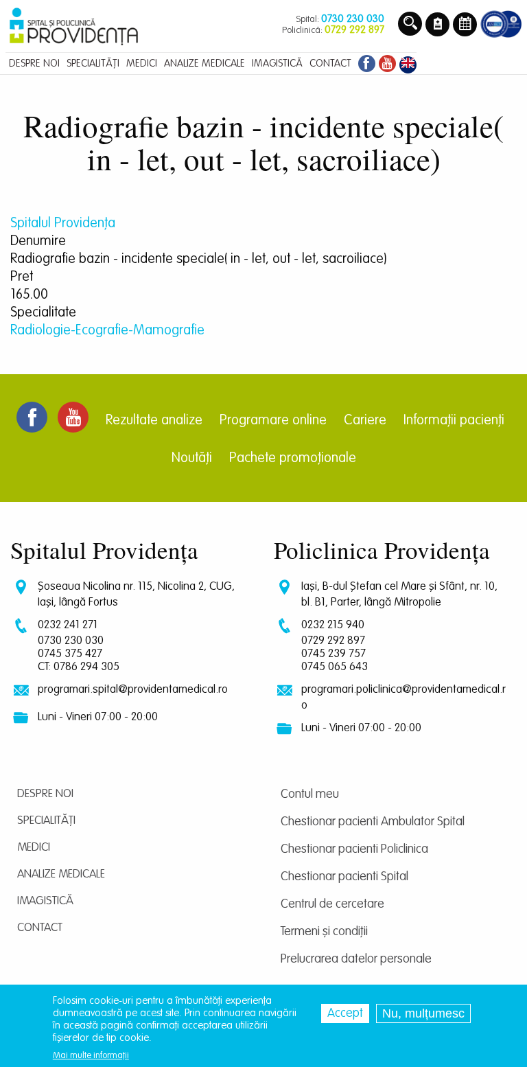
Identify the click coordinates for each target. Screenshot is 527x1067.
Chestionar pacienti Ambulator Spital (373, 822)
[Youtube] (387, 62)
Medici (33, 847)
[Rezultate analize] (437, 25)
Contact (39, 928)
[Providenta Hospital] (408, 62)
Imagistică (45, 901)
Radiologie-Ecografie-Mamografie (107, 331)
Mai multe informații (91, 1055)
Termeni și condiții (324, 932)
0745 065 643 (334, 667)
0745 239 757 (333, 654)
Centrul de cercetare (332, 904)
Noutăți (192, 459)
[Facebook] (365, 62)
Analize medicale (61, 874)
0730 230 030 (71, 641)
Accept (345, 1013)
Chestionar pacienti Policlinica (354, 849)
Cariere (365, 421)
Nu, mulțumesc (423, 1013)
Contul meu (310, 794)
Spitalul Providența (62, 224)
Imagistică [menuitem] (277, 63)
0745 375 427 (70, 654)
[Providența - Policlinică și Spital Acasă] (74, 25)
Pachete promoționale (292, 459)
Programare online (273, 421)
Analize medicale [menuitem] (204, 63)
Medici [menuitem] (141, 63)
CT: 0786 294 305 (78, 667)
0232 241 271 (67, 625)
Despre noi (45, 794)
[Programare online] (465, 25)
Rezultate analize (154, 421)
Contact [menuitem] (330, 63)
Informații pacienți (453, 421)
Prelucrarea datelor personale (356, 959)
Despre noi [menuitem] (34, 63)
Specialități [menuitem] (93, 63)
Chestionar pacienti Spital (344, 877)
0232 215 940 (332, 625)
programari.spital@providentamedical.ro (133, 690)
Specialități (46, 821)
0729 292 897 (333, 641)
